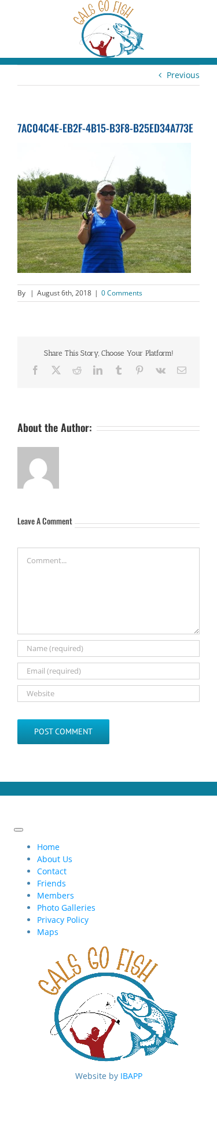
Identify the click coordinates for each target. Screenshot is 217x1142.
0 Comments (121, 293)
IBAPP (131, 1075)
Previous (183, 74)
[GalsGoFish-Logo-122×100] (108, 6)
